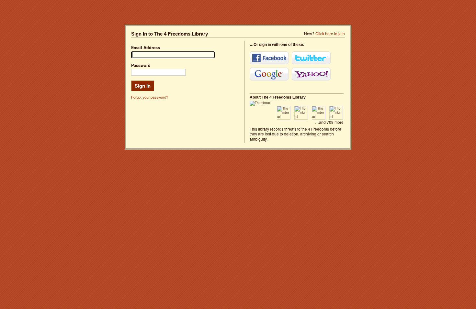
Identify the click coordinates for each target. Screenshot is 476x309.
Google (269, 74)
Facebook (269, 57)
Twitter (311, 57)
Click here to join (330, 33)
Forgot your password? (149, 97)
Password (141, 65)
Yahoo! (311, 74)
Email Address (145, 47)
